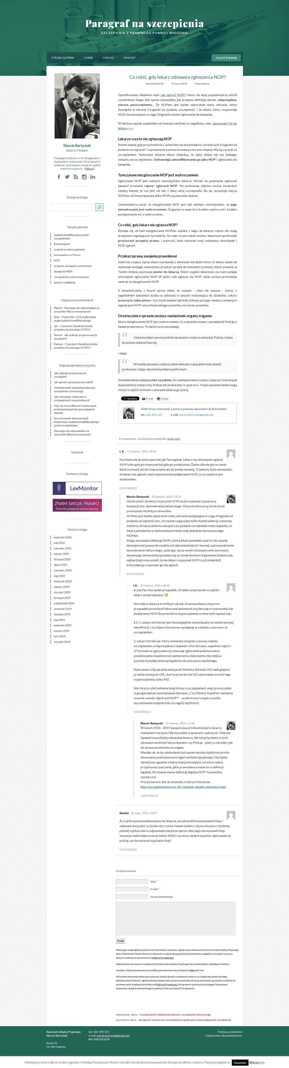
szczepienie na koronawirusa (71, 276)
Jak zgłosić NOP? (173, 95)
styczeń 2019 (62, 641)
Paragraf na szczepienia (144, 23)
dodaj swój (173, 438)
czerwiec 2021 (63, 548)
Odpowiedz (128, 488)
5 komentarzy (202, 83)
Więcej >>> (257, 1062)
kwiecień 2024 (63, 537)
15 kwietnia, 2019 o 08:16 (166, 496)
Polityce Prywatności (163, 957)
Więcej (89, 168)
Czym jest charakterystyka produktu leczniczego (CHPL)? (73, 327)
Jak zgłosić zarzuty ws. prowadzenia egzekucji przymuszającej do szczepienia (184, 1019)
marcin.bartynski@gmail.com (113, 1035)
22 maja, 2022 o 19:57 (143, 813)
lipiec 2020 (60, 564)
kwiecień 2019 (63, 625)
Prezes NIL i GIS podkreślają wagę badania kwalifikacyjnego (75, 318)
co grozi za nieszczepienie (69, 249)
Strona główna (63, 57)
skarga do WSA (63, 271)
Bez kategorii (62, 243)
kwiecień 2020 (63, 581)
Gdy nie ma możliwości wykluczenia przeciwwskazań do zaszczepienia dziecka (75, 409)
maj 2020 (59, 575)
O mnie (88, 57)
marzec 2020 (61, 586)
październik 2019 (64, 603)
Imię (153, 881)
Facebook (77, 452)
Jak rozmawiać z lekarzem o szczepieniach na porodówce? (72, 398)
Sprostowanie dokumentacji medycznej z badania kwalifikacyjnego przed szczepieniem (76, 422)
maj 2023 (59, 542)
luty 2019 (59, 636)
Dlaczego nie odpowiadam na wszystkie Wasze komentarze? (76, 309)
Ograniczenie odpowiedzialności (223, 1035)
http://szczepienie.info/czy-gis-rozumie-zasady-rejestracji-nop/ (183, 787)
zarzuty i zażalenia (64, 282)
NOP (57, 260)
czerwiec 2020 (63, 570)
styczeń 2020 (62, 592)
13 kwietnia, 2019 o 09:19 (141, 451)
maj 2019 (59, 619)
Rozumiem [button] (240, 1062)
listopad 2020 (62, 559)
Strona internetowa (161, 896)
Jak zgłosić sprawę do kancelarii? (73, 382)
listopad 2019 (62, 597)
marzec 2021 (61, 553)
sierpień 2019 (62, 614)
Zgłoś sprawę (226, 58)
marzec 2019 (61, 630)
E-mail (154, 889)
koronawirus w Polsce (67, 254)
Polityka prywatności (230, 1031)
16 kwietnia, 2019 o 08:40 (154, 585)
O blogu (108, 57)
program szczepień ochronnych (73, 265)
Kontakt (130, 57)
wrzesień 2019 (63, 608)
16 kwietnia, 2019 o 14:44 (180, 723)
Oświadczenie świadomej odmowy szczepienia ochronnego (175, 1014)
